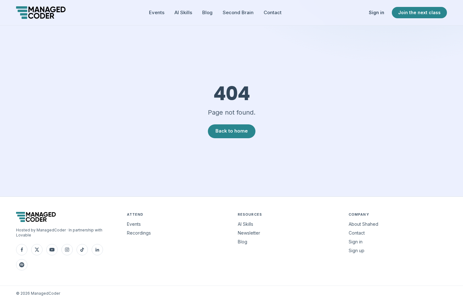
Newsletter (249, 233)
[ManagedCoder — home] (41, 12)
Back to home (231, 131)
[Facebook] (21, 249)
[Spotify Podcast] (21, 264)
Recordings (139, 233)
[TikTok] (82, 249)
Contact (273, 12)
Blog (207, 12)
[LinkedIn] (97, 249)
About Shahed (363, 224)
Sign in (376, 12)
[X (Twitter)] (37, 249)
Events (156, 12)
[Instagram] (67, 249)
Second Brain (238, 12)
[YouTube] (52, 249)
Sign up (356, 250)
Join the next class (419, 12)
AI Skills (183, 12)
